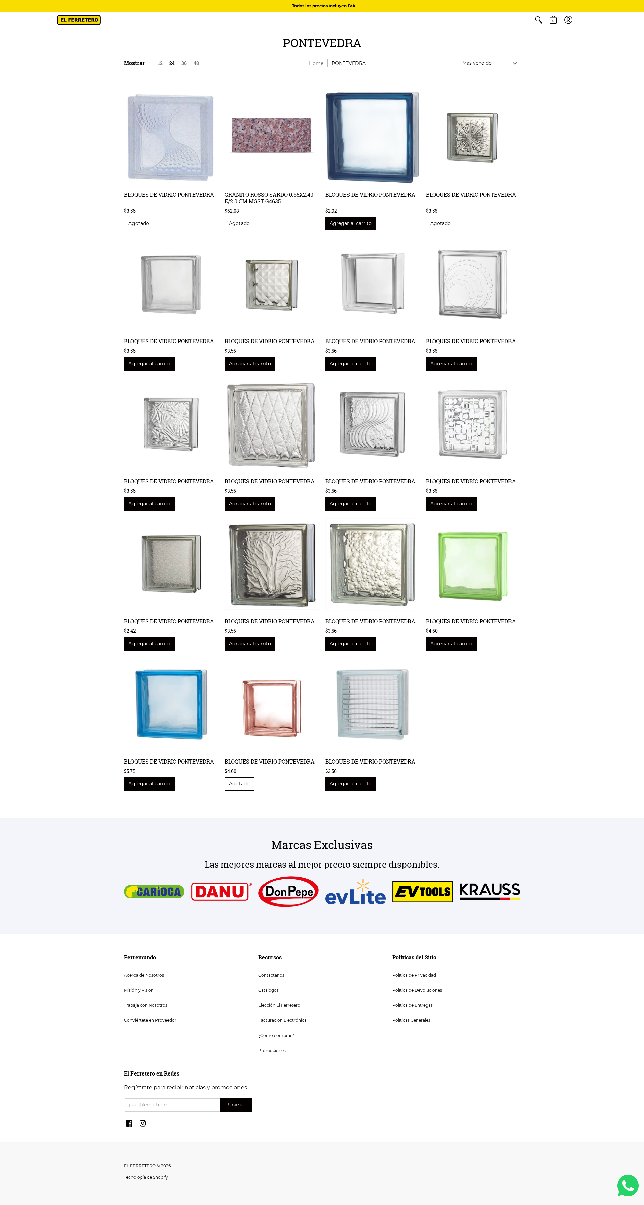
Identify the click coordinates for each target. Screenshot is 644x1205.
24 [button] (172, 63)
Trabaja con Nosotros (145, 1005)
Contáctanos (271, 975)
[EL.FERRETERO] (79, 20)
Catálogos (268, 990)
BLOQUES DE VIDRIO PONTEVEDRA (169, 194)
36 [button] (184, 63)
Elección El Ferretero (279, 1005)
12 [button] (160, 63)
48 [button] (196, 63)
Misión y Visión (139, 990)
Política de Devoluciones (417, 990)
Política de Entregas (412, 1005)
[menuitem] (538, 20)
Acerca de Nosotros (144, 975)
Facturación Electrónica (282, 1020)
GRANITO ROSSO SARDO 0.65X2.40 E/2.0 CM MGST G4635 (269, 198)
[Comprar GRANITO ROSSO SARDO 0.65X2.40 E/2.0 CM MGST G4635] (272, 138)
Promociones (272, 1050)
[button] (538, 20)
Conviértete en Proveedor (150, 1020)
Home (316, 63)
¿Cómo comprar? (276, 1035)
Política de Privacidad (414, 975)
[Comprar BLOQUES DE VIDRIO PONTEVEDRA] (171, 138)
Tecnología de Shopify (146, 1177)
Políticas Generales (411, 1020)
